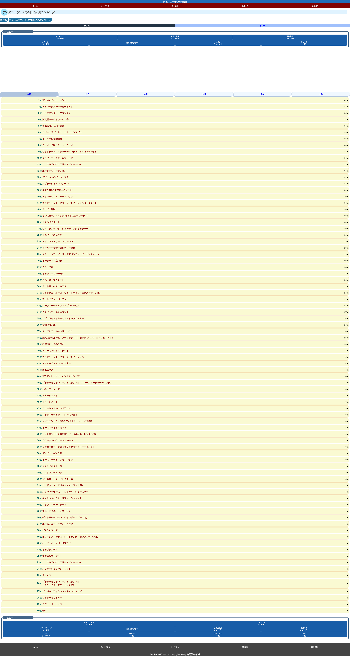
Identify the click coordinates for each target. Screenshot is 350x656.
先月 (204, 94)
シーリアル (175, 647)
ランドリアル (105, 647)
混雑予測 (245, 6)
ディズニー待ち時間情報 (175, 1)
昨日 (87, 94)
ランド (87, 25)
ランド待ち (105, 6)
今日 (29, 94)
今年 (262, 94)
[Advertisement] (82, 70)
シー (262, 25)
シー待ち (175, 6)
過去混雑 (315, 6)
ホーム (35, 6)
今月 (146, 94)
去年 (321, 94)
